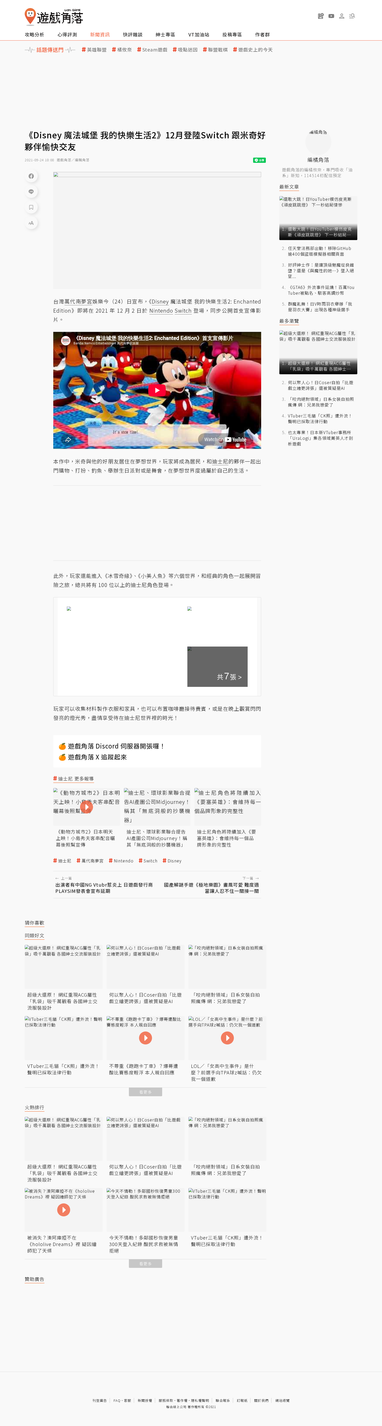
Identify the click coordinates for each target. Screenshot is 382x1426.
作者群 (262, 34)
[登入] (342, 16)
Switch (150, 860)
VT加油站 (198, 34)
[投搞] (321, 16)
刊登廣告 (100, 1400)
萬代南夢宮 (93, 860)
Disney (175, 860)
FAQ (117, 1400)
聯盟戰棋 (218, 49)
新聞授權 (145, 1400)
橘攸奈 (124, 49)
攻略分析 (34, 34)
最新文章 (289, 186)
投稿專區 (232, 34)
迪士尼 (64, 860)
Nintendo (124, 860)
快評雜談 (133, 34)
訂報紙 (242, 1400)
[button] (352, 16)
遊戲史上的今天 (255, 49)
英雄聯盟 (97, 49)
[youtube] (331, 16)
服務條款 (166, 1400)
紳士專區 (165, 34)
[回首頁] (54, 17)
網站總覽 (282, 1400)
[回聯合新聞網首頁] (30, 17)
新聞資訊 (100, 34)
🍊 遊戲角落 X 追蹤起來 (92, 756)
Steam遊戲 (155, 49)
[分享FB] (31, 175)
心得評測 (67, 34)
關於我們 (261, 1400)
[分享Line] (31, 191)
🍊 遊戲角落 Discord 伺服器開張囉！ (112, 745)
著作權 (182, 1400)
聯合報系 (223, 1400)
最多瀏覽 (289, 321)
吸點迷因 (188, 49)
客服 (127, 1400)
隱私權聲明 (200, 1400)
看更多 (145, 1092)
